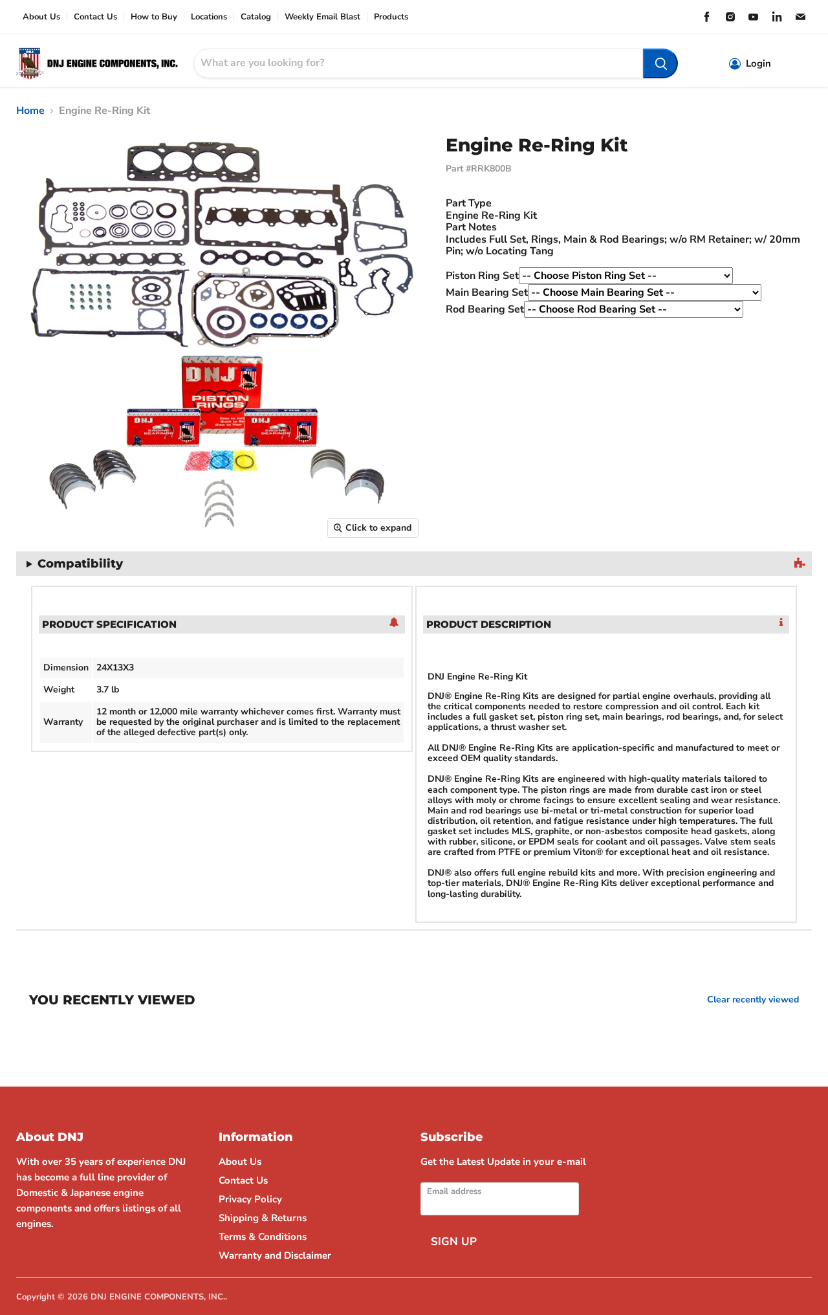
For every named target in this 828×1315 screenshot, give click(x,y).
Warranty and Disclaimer (275, 1255)
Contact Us (95, 17)
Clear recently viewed (753, 1000)
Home (30, 110)
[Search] (660, 63)
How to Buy (154, 17)
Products (391, 17)
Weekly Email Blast (322, 17)
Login (758, 63)
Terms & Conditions (263, 1236)
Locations (209, 17)
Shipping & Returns (263, 1217)
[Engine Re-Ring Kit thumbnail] (16, 582)
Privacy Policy (250, 1199)
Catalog (256, 17)
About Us (41, 17)
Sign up (454, 1241)
